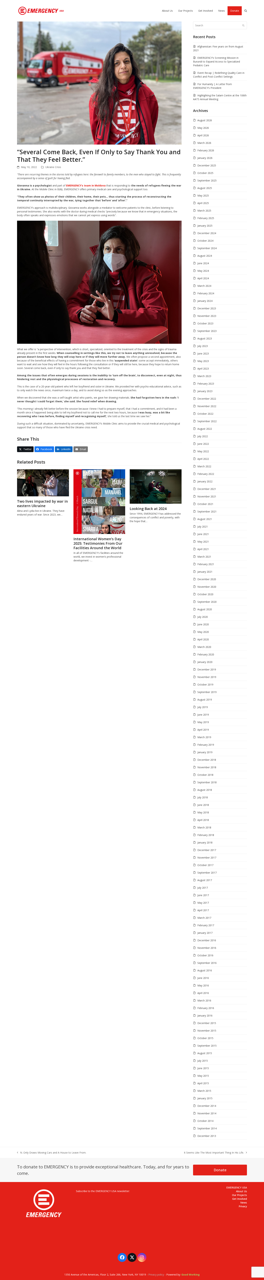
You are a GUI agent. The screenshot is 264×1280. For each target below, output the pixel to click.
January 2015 (204, 1098)
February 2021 (205, 564)
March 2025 (204, 210)
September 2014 (207, 1128)
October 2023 (205, 323)
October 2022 (205, 413)
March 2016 (204, 1000)
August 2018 (204, 790)
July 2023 (202, 346)
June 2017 (203, 895)
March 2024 (204, 285)
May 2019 (203, 722)
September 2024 (207, 248)
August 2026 (204, 120)
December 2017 (206, 850)
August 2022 (204, 428)
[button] (246, 10)
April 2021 (203, 549)
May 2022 (203, 451)
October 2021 (205, 504)
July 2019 (202, 707)
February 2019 (205, 744)
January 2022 (204, 481)
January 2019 (204, 752)
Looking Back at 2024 (148, 508)
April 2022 (203, 459)
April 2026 (203, 135)
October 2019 (205, 684)
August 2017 (204, 880)
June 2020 (203, 624)
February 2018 (205, 835)
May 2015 (203, 1075)
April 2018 (203, 820)
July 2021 (202, 526)
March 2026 (204, 143)
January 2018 (204, 842)
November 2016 (206, 948)
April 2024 (203, 278)
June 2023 (203, 353)
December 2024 (206, 233)
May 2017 (203, 902)
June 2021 (203, 534)
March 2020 (204, 647)
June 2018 (203, 805)
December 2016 (206, 940)
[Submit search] (243, 25)
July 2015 (202, 1060)
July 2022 (202, 436)
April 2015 (203, 1083)
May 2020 (203, 632)
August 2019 (204, 699)
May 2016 (203, 985)
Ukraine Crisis (53, 167)
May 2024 (203, 270)
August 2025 (204, 188)
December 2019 (206, 669)
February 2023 (205, 383)
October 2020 (205, 594)
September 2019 (207, 692)
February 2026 (205, 150)
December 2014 (206, 1106)
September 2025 (207, 180)
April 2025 (203, 203)
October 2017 (205, 865)
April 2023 (203, 368)
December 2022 (206, 398)
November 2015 (206, 1030)
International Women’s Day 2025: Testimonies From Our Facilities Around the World (97, 543)
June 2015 (203, 1068)
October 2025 (205, 173)
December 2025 (206, 165)
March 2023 (204, 376)
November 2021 (206, 496)
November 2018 (206, 767)
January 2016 (204, 1015)
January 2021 (204, 571)
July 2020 (202, 617)
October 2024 (205, 240)
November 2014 (206, 1113)
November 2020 (206, 586)
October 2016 (205, 955)
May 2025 (203, 195)
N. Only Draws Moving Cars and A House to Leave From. (51, 1152)
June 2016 (203, 978)
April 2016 (203, 993)
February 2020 (205, 654)
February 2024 (205, 293)
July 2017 (202, 887)
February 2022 (205, 474)
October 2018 (205, 774)
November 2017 (206, 857)
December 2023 (206, 308)
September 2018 (207, 782)
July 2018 (202, 797)
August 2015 (204, 1053)
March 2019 (204, 737)
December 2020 (206, 579)
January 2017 (204, 932)
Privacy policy (156, 1274)
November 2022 (206, 406)
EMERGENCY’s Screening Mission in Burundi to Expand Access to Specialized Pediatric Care (216, 61)
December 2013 (206, 1136)
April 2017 (203, 910)
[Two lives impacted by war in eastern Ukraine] (43, 482)
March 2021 (204, 556)
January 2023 (204, 391)
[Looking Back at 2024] (156, 486)
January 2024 (204, 301)
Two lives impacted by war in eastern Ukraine (42, 503)
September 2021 (207, 511)
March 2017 (204, 917)
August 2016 (204, 970)
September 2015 (207, 1045)
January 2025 (204, 225)
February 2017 (205, 925)
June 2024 (203, 263)
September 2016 (207, 963)
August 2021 (204, 519)
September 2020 (207, 601)
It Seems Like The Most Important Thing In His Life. (214, 1152)
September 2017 (207, 872)
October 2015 (205, 1038)
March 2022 (204, 466)
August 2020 (204, 609)
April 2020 (203, 639)
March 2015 (204, 1090)
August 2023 (204, 338)
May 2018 (203, 812)
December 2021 (206, 489)
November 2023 (206, 316)
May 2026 (203, 128)
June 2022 (203, 443)
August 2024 (204, 255)
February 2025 (205, 218)
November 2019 (206, 677)
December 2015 (206, 1023)
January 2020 (204, 662)
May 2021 (203, 541)
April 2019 (203, 729)
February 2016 (205, 1008)
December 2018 (206, 759)
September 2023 (207, 331)
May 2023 (203, 361)
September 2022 (207, 421)
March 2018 (204, 827)
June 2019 (203, 714)
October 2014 (205, 1121)
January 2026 (204, 158)
